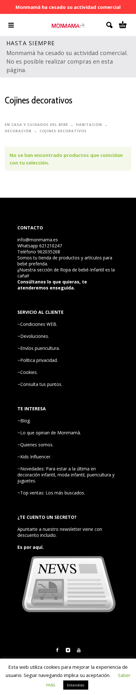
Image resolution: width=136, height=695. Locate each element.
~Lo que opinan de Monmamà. (49, 433)
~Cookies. (27, 372)
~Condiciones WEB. (37, 324)
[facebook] (57, 650)
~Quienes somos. (35, 445)
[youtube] (78, 650)
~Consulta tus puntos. (39, 384)
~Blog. (24, 421)
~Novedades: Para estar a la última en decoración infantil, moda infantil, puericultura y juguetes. (65, 475)
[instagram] (68, 650)
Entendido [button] (75, 685)
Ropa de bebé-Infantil (82, 270)
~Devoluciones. (33, 336)
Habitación (89, 124)
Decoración (18, 130)
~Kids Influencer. (34, 457)
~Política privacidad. (37, 360)
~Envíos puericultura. (38, 348)
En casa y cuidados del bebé (36, 124)
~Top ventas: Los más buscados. (51, 493)
